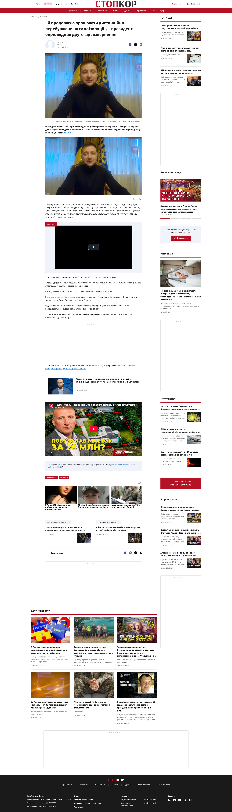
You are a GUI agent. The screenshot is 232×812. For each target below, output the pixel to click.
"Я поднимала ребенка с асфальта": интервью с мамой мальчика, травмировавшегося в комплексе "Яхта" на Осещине (180, 295)
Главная (34, 17)
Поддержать (176, 4)
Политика (43, 17)
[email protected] (49, 806)
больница (64, 477)
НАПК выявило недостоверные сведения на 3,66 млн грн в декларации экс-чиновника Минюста (180, 73)
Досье (126, 10)
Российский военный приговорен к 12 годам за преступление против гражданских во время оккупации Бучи (136, 706)
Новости (101, 10)
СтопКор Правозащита (83, 800)
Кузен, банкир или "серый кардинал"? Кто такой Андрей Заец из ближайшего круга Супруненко (179, 532)
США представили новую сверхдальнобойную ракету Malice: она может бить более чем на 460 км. (179, 432)
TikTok (59, 467)
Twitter (132, 464)
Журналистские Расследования (87, 803)
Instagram (51, 467)
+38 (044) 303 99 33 (180, 484)
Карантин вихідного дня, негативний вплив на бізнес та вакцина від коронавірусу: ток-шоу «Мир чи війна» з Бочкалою (107, 380)
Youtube (126, 464)
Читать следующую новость (108, 522)
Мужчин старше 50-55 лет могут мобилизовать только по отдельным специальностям (92, 704)
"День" (67, 132)
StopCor (60, 42)
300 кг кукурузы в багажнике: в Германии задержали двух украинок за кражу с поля (179, 409)
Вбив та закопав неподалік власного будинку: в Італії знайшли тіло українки (119, 529)
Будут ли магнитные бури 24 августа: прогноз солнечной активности (179, 453)
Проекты (71, 10)
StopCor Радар (158, 10)
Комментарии (57, 553)
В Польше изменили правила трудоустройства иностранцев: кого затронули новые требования (49, 650)
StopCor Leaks (141, 10)
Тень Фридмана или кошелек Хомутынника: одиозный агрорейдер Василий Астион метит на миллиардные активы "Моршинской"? (136, 651)
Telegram (110, 464)
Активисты (78, 807)
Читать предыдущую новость (58, 522)
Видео (86, 10)
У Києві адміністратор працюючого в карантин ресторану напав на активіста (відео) (65, 530)
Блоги (115, 10)
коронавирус (52, 477)
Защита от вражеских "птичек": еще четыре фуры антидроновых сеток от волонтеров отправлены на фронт (179, 209)
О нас (76, 796)
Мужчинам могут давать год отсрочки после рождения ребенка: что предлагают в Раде (179, 50)
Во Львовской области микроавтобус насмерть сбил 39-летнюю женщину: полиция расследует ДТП (49, 704)
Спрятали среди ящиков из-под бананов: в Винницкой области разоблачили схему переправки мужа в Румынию (93, 651)
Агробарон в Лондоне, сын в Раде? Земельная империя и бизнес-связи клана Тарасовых (178, 555)
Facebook (118, 464)
